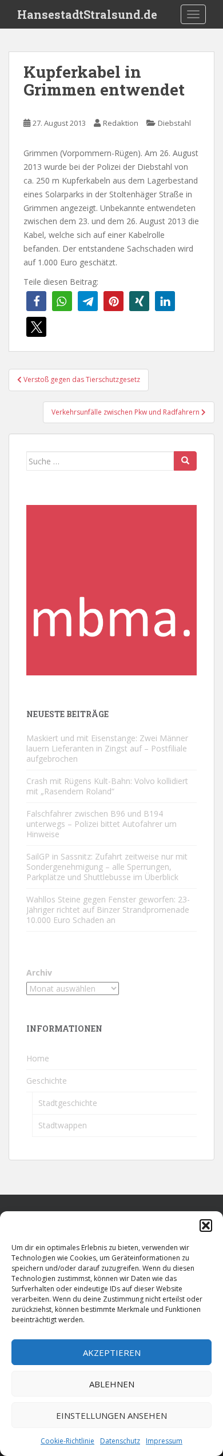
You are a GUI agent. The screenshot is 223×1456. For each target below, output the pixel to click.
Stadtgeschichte (67, 1102)
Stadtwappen (62, 1125)
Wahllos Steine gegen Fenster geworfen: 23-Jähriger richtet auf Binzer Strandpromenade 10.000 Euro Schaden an (108, 909)
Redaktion (120, 123)
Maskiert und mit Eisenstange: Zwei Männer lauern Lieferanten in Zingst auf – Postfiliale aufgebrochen (107, 748)
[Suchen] (185, 461)
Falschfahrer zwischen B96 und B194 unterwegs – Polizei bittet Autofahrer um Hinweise (101, 824)
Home (37, 1058)
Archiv (39, 972)
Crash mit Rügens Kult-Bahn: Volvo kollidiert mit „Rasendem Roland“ (107, 786)
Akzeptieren (112, 1352)
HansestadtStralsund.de (87, 14)
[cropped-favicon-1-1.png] (111, 589)
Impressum (164, 1441)
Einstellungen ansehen (111, 1415)
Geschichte (46, 1080)
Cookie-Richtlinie (67, 1441)
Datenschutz (120, 1441)
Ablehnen (111, 1384)
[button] (206, 1225)
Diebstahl (174, 123)
